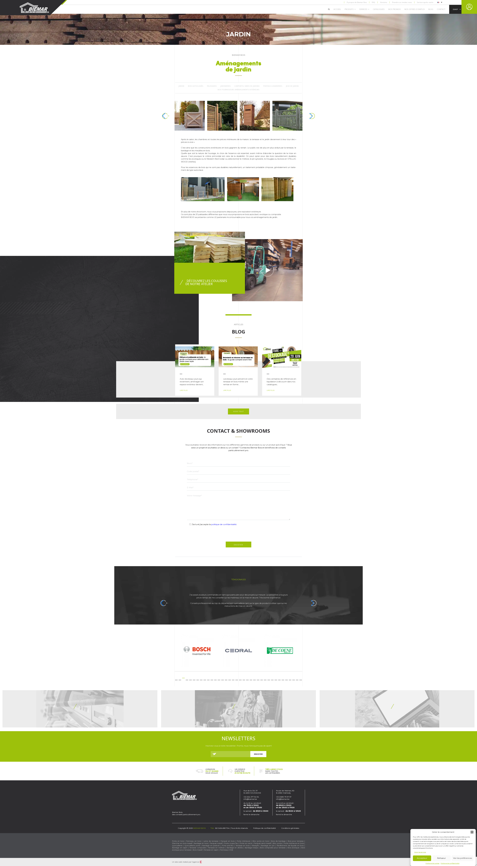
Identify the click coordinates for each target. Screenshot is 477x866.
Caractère (201, 862)
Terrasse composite (197, 848)
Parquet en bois (227, 841)
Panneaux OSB (226, 850)
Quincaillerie (177, 846)
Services (363, 9)
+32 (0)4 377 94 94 (251, 797)
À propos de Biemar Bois (357, 2)
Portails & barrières (272, 86)
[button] (472, 832)
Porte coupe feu (231, 843)
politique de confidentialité (224, 524)
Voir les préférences (462, 858)
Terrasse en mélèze (216, 848)
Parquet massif (216, 843)
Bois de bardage (278, 841)
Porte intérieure (243, 841)
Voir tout (238, 411)
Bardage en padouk (211, 846)
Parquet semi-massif (262, 843)
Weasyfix (255, 846)
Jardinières (225, 86)
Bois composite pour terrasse (272, 848)
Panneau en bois (193, 841)
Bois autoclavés (195, 86)
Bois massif (197, 850)
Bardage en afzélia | (235, 848)
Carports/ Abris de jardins (246, 86)
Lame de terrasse (210, 841)
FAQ (373, 2)
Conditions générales (290, 828)
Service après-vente (425, 2)
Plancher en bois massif (182, 843)
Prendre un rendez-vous (402, 2)
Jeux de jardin (292, 86)
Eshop (455, 9)
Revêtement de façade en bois (290, 846)
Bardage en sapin (179, 848)
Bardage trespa (251, 848)
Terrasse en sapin (211, 850)
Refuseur (441, 858)
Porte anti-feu (228, 846)
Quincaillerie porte (192, 846)
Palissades (212, 86)
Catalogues (379, 9)
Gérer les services (420, 852)
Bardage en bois (200, 843)
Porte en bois (178, 841)
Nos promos (394, 9)
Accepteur (422, 858)
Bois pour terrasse (296, 841)
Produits (349, 9)
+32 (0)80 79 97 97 (284, 797)
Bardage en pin (268, 846)
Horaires (383, 2)
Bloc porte (277, 843)
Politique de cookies (432, 863)
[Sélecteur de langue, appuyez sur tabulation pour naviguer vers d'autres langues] (440, 2)
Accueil (337, 9)
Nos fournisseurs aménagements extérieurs (238, 90)
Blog (430, 9)
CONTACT (441, 9)
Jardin (181, 86)
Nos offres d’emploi (414, 9)
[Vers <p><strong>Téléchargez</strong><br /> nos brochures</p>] (79, 708)
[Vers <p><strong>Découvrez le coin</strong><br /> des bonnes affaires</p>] (238, 708)
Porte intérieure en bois (294, 843)
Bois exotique (293, 848)
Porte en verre (246, 843)
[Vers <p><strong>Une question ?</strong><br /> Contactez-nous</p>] (397, 708)
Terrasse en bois (243, 846)
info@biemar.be (250, 799)
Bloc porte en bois (260, 841)
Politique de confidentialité (450, 863)
